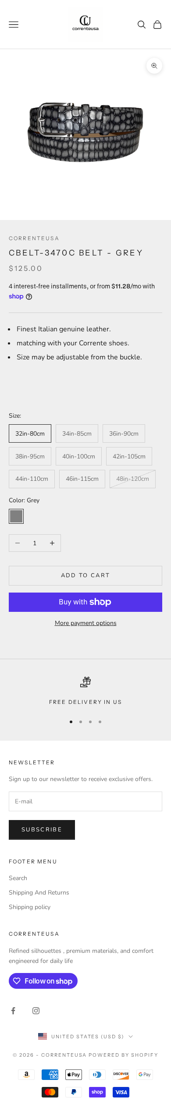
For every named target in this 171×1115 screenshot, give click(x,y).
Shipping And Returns (39, 892)
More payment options (86, 623)
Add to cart (85, 575)
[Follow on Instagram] (36, 1010)
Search (18, 878)
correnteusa (34, 238)
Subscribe (41, 830)
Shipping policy (29, 907)
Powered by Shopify (123, 1055)
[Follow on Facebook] (13, 1010)
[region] (85, 692)
